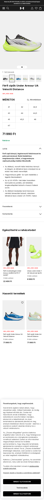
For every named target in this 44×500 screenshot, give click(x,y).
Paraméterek (7, 206)
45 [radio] (9, 119)
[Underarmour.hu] (22, 8)
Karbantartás (7, 214)
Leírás (4, 149)
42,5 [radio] (35, 107)
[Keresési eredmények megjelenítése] (8, 8)
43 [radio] (9, 113)
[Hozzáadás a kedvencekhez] (22, 239)
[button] (22, 67)
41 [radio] (9, 107)
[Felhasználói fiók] (32, 8)
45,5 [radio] (22, 119)
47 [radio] (9, 126)
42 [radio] (22, 107)
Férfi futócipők (9, 72)
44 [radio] (22, 113)
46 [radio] (35, 119)
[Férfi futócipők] (2, 72)
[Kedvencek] (36, 8)
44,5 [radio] (35, 113)
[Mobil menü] (3, 8)
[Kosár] (40, 8)
